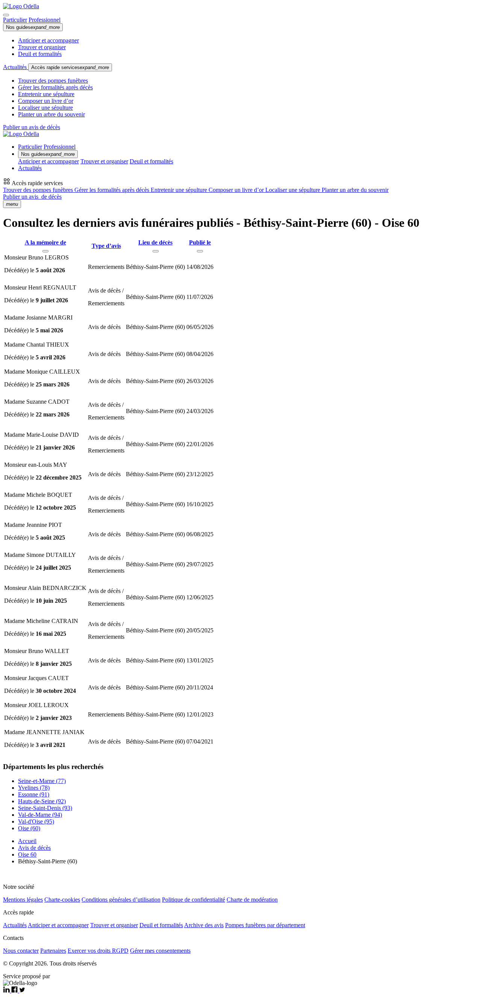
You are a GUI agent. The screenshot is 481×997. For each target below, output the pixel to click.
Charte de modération (252, 899)
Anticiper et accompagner (48, 40)
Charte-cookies (62, 899)
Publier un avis (32, 196)
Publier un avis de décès (31, 127)
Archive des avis (204, 925)
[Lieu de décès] (156, 251)
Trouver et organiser (42, 47)
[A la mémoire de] (45, 251)
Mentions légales (23, 899)
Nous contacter (21, 950)
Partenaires (53, 950)
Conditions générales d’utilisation (121, 899)
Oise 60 (27, 854)
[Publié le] (200, 251)
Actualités (15, 67)
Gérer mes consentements (160, 950)
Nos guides (33, 27)
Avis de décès (34, 848)
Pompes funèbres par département (265, 925)
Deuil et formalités (40, 54)
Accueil (27, 841)
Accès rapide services (70, 67)
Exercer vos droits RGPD (98, 950)
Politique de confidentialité (193, 899)
